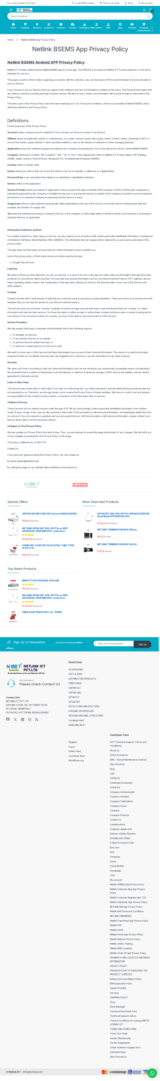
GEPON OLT (75, 688)
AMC (108, 28)
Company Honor (118, 806)
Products (25, 28)
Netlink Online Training (121, 943)
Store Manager (117, 1006)
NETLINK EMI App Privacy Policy (126, 906)
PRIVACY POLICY (118, 966)
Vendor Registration (120, 1042)
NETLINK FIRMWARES (121, 916)
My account (116, 880)
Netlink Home (116, 930)
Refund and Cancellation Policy (126, 979)
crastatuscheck (117, 824)
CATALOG (115, 778)
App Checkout (117, 764)
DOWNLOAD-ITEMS (120, 838)
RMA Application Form (121, 983)
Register (73, 742)
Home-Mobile (117, 866)
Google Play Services (23, 262)
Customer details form (121, 829)
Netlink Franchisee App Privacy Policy (129, 920)
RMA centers (96, 28)
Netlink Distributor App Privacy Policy (128, 902)
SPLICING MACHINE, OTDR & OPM (86, 715)
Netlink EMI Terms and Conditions (127, 911)
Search (148, 16)
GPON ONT (74, 702)
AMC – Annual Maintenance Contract (128, 759)
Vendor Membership (120, 1038)
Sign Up (142, 644)
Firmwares (115, 856)
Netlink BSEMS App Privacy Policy (127, 884)
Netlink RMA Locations (121, 948)
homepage (115, 870)
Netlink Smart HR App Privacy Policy (128, 953)
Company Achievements (144, 29)
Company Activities (119, 796)
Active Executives (119, 755)
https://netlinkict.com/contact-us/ (60, 467)
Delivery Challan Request (122, 833)
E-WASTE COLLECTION (121, 843)
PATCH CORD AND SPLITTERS (84, 706)
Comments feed (77, 756)
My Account (147, 3)
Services (61, 28)
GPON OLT (74, 697)
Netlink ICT (15, 1072)
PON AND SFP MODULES (81, 711)
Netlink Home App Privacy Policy (126, 934)
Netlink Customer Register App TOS (128, 897)
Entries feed (75, 751)
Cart (112, 773)
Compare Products (119, 815)
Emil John (115, 847)
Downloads (84, 28)
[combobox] (75, 16)
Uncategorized (76, 720)
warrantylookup (118, 1052)
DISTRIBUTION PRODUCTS (82, 678)
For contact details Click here (21, 3)
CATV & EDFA (75, 674)
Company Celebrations (121, 801)
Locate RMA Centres (85, 3)
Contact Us (49, 28)
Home (13, 28)
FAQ (112, 852)
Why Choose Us (118, 1056)
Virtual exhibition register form (125, 1047)
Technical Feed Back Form (123, 1011)
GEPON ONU (75, 692)
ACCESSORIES (76, 669)
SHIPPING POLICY (119, 997)
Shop (130, 3)
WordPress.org (76, 760)
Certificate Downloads (121, 782)
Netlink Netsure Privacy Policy (125, 939)
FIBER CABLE (75, 683)
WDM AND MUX (77, 725)
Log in (72, 746)
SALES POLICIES (118, 988)
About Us (37, 28)
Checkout (115, 787)
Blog (120, 28)
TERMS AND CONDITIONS (123, 1029)
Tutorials (132, 28)
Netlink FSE (115, 925)
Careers (72, 28)
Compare (114, 810)
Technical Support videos (123, 1016)
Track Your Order (111, 3)
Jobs (112, 875)
